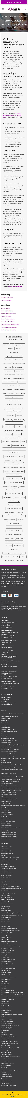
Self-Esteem (18, 530)
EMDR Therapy (5, 810)
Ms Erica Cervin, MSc (6, 300)
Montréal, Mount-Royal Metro (8, 313)
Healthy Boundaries (15, 441)
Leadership (21, 456)
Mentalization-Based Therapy (8, 794)
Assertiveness (8, 367)
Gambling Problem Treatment (9, 941)
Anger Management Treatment (9, 859)
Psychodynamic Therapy (7, 783)
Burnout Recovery (5, 895)
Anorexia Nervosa (9, 359)
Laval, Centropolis (5, 308)
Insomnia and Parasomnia (19, 449)
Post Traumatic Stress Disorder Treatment (11, 1014)
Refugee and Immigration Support (9, 1041)
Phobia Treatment (6, 1012)
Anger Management (14, 352)
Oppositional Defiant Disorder (16, 482)
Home (2, 16)
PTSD (23, 516)
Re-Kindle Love (21, 519)
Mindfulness (4, 796)
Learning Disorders (9, 460)
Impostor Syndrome (7, 449)
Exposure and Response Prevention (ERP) (11, 788)
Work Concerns (20, 560)
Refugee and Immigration (14, 523)
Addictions (6, 345)
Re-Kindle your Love (6, 1039)
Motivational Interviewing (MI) (9, 799)
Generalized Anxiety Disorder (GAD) (10, 437)
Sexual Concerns (9, 542)
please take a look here (15, 286)
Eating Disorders (8, 419)
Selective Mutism (10, 530)
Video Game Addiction (9, 560)
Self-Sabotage (9, 534)
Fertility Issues (19, 430)
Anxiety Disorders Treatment (8, 866)
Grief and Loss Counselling (7, 948)
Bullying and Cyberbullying (11, 385)
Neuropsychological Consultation (9, 716)
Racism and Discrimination (9, 519)
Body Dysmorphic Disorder (18, 378)
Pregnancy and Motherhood (14, 504)
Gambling (10, 434)
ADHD (12, 345)
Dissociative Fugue (10, 415)
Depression (9, 411)
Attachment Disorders (18, 367)
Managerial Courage (18, 464)
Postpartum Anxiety (8, 497)
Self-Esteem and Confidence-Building (10, 1047)
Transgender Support (6, 1076)
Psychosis (5, 516)
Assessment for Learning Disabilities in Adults (12, 745)
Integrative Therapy (6, 819)
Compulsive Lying (9, 397)
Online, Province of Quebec (8, 319)
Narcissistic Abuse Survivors (17, 471)
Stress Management (18, 545)
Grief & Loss (22, 437)
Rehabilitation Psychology (8, 756)
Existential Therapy (6, 812)
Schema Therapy (5, 803)
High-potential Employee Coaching (10, 749)
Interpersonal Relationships (10, 456)
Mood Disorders (14, 467)
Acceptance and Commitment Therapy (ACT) (12, 777)
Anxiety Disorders (7, 363)
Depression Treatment (7, 917)
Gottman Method (5, 816)
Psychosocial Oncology (15, 516)
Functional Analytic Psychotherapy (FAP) (11, 790)
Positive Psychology (6, 801)
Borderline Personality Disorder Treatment (12, 888)
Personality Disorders (11, 493)
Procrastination (20, 512)
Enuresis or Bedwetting (9, 426)
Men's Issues (6, 467)
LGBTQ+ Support (19, 460)
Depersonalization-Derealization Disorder (14, 408)
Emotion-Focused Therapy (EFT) (9, 785)
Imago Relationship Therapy (8, 792)
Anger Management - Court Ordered (14, 356)
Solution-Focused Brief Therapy (9, 834)
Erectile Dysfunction (20, 426)
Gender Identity (17, 434)
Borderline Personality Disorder (9, 382)
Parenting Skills (14, 486)
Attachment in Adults (9, 371)
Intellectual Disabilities (14, 452)
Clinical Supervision (6, 762)
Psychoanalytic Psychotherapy (9, 832)
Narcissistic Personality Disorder (14, 475)
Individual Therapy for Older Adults (10, 731)
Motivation (7, 471)
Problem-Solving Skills (9, 512)
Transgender (16, 556)
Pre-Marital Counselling (14, 501)
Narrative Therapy (5, 823)
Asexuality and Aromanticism (19, 363)
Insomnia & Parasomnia (7, 963)
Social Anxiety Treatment (7, 1063)
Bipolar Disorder (20, 374)
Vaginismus (23, 556)
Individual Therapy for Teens (8, 729)
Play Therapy (4, 830)
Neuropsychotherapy (6, 825)
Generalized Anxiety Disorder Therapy (10, 946)
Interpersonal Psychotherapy (8, 821)
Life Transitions (8, 464)
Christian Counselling (7, 389)
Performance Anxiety (9, 489)
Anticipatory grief (5, 864)
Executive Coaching (6, 742)
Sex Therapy (4, 736)
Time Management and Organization (11, 553)
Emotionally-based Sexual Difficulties (14, 423)
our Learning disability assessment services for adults (12, 115)
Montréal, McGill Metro (7, 311)
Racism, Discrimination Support (9, 1036)
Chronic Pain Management (8, 393)
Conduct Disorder (19, 397)
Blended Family (7, 378)
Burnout (20, 385)
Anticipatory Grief (19, 359)
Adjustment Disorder (19, 345)
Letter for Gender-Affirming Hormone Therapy (12, 764)
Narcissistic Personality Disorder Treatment (12, 992)
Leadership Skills (5, 970)
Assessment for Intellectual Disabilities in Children (13, 714)
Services (7, 16)
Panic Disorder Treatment (7, 999)
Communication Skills (20, 393)
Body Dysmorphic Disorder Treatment (10, 886)
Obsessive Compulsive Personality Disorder (14, 478)
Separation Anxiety (18, 534)
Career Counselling (6, 747)
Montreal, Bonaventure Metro (8, 330)
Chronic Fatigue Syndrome (19, 389)
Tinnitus (22, 553)
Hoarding (23, 441)
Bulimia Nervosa (22, 382)
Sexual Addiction (19, 538)
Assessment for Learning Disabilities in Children (13, 758)
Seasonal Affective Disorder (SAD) (14, 527)
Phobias (20, 493)
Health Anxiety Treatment (7, 950)
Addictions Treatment (6, 846)
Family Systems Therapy (7, 814)
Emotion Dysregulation (19, 419)
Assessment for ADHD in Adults (9, 740)
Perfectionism (22, 486)
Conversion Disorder (14, 400)
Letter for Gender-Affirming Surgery (10, 767)
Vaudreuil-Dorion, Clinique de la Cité (10, 324)
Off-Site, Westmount (6, 316)
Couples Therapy (5, 720)
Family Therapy (5, 722)
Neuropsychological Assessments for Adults (12, 769)
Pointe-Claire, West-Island (7, 321)
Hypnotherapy (5, 733)
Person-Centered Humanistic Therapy (10, 827)
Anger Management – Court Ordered (10, 857)
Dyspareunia (19, 415)
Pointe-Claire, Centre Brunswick (9, 327)
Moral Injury (22, 467)
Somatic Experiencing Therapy (8, 836)
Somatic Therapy (5, 839)
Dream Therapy (5, 808)
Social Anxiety (9, 545)
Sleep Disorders (18, 542)
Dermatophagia (17, 411)
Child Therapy (4, 725)
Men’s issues (4, 981)
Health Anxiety (6, 441)
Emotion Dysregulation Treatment (10, 928)
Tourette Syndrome (6, 556)
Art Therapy (4, 760)
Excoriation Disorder (9, 430)
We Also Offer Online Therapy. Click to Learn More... (13, 1095)
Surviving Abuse (14, 549)
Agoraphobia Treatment (7, 853)
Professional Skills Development (9, 751)
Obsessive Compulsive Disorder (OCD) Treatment (13, 994)
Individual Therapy (5, 718)
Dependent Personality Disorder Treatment (12, 913)
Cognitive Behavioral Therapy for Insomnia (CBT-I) (13, 805)
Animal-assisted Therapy (7, 738)
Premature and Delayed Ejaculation (14, 508)
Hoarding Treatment (6, 955)
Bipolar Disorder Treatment (8, 882)
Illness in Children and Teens (18, 445)
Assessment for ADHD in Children (9, 753)
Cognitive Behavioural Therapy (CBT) (10, 779)
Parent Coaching (5, 727)
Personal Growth (19, 489)
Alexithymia (17, 348)
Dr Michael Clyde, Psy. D (7, 297)
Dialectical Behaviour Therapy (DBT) (10, 781)
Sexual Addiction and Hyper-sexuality (10, 1056)
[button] (26, 1094)
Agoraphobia (10, 348)
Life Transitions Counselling (8, 977)
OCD (6, 482)
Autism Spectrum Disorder (9, 374)
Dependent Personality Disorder (14, 404)
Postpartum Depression (19, 497)
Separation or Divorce (9, 538)
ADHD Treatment (5, 848)
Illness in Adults (7, 445)
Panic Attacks (5, 486)
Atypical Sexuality (19, 371)
